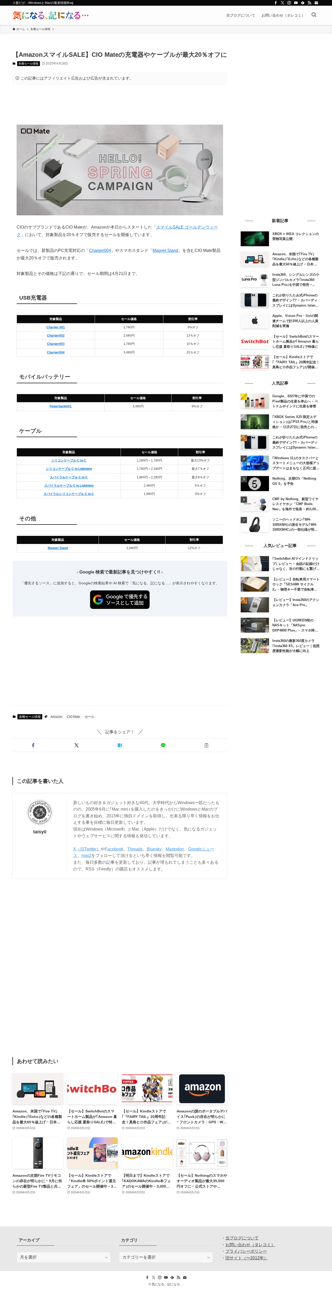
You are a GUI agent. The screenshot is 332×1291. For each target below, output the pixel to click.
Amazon (56, 717)
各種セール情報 (28, 63)
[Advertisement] (119, 104)
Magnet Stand (165, 250)
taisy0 (39, 831)
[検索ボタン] (314, 15)
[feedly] (302, 3)
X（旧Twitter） (87, 849)
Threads (135, 849)
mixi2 (86, 855)
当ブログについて (242, 1238)
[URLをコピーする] (206, 745)
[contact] (316, 3)
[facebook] (275, 3)
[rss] (309, 3)
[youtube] (296, 3)
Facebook (114, 849)
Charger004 (100, 250)
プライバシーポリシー (246, 1251)
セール (89, 717)
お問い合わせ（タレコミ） (250, 1245)
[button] (33, 745)
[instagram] (289, 3)
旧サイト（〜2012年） (246, 1258)
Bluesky (154, 849)
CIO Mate (73, 717)
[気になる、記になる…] (50, 15)
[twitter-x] (282, 3)
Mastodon (175, 849)
